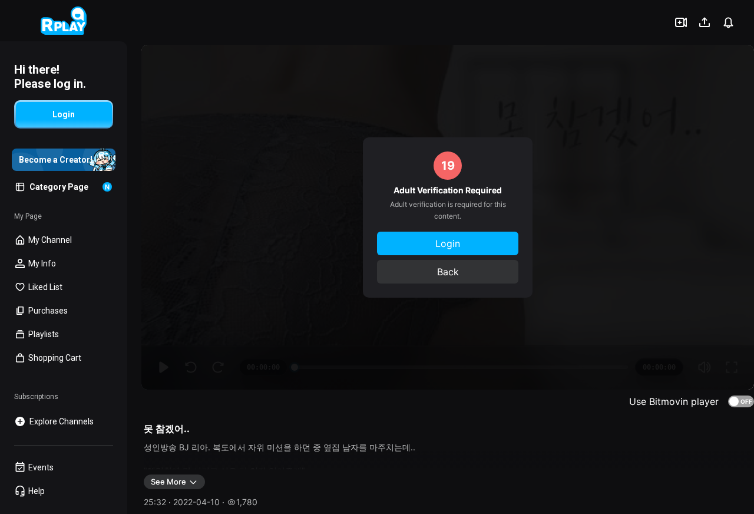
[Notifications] (728, 22)
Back (448, 272)
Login (447, 243)
